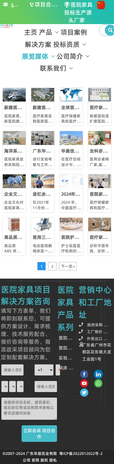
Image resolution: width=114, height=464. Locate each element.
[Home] (6, 26)
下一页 (68, 266)
